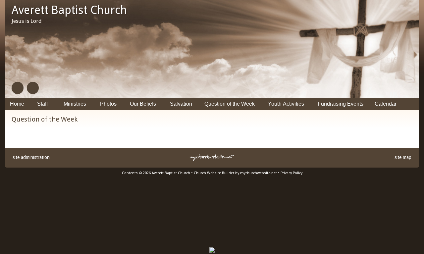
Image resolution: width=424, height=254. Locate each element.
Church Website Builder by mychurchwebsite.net (235, 173)
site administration (31, 157)
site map (403, 157)
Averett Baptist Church (69, 10)
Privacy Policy (291, 173)
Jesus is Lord (27, 21)
